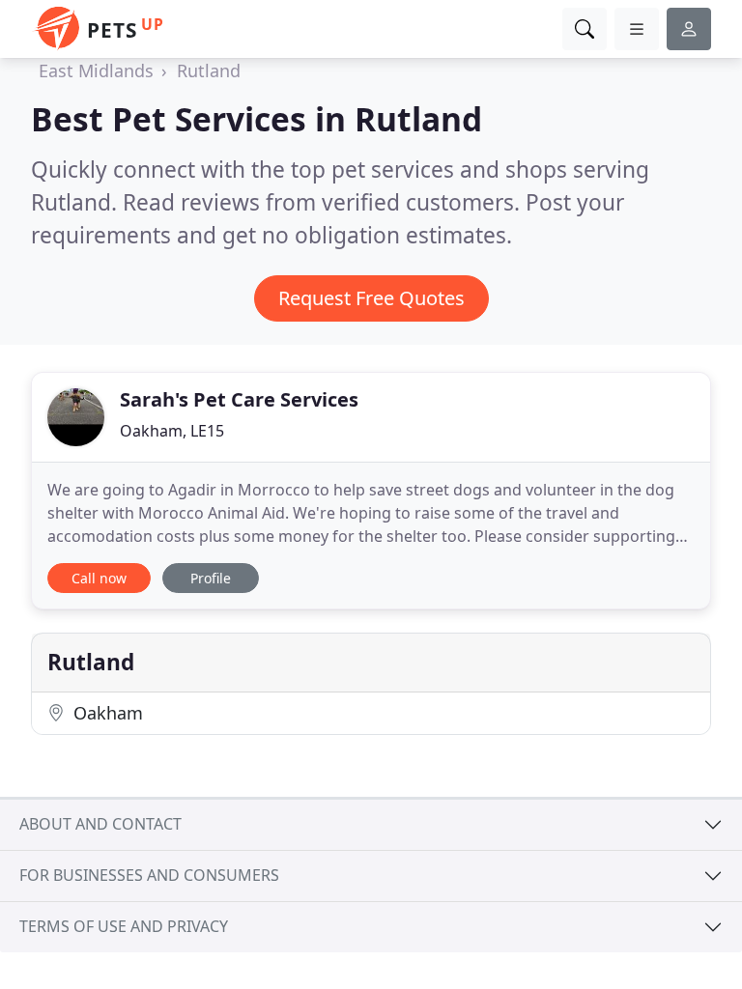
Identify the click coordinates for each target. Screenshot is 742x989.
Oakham (106, 712)
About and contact (100, 823)
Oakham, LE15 (172, 430)
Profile (210, 578)
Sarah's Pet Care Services (239, 399)
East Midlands (96, 70)
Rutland (209, 70)
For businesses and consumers (149, 875)
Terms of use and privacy (123, 926)
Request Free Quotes (371, 298)
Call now (99, 578)
